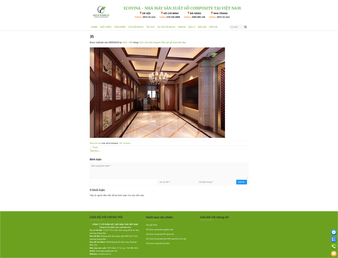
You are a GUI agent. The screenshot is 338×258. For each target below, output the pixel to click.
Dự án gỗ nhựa (166, 27)
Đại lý (192, 27)
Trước (94, 147)
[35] (157, 92)
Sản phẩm (119, 27)
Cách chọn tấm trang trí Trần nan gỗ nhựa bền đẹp (162, 42)
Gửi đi (241, 182)
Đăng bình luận (95, 143)
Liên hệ (213, 27)
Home (94, 27)
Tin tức (150, 27)
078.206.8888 (169, 17)
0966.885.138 (194, 17)
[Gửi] (245, 27)
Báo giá (202, 27)
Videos (182, 27)
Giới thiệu (106, 27)
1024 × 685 (127, 42)
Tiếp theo (95, 151)
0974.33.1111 (145, 17)
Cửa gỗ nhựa (136, 27)
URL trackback (125, 143)
